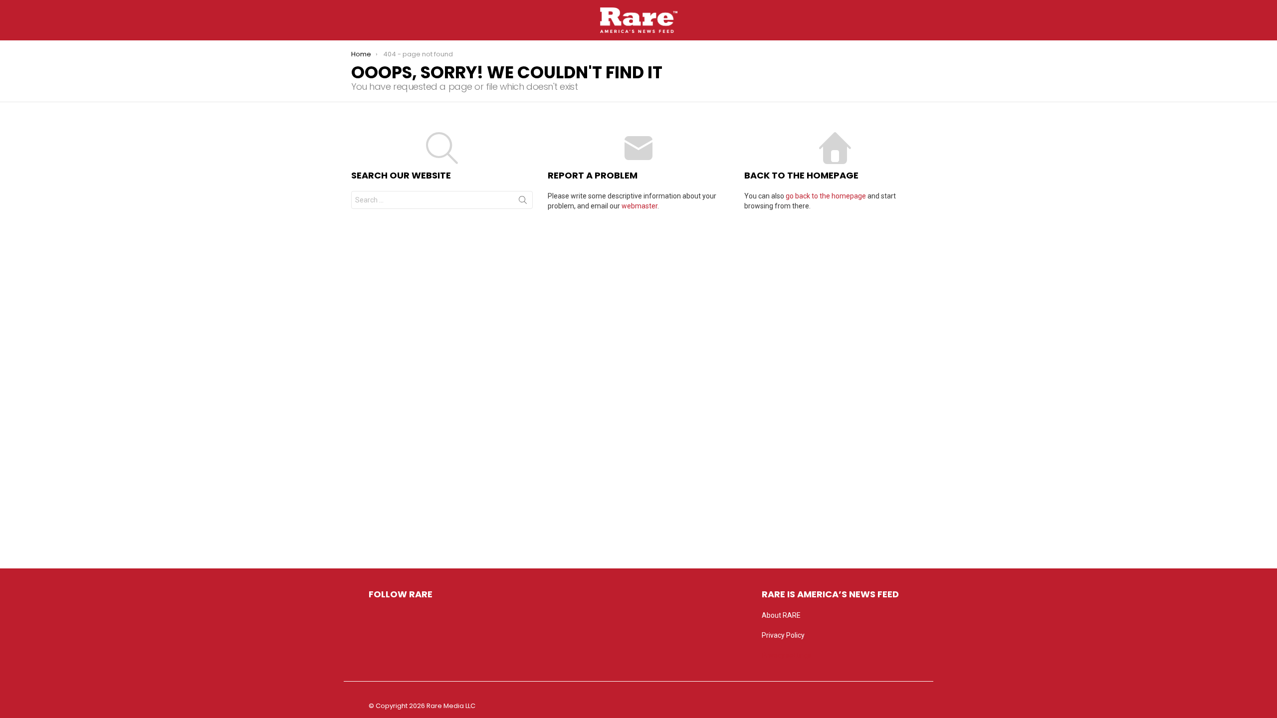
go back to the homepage (826, 196)
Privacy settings (787, 655)
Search (523, 202)
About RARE (781, 615)
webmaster (639, 206)
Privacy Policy (783, 635)
